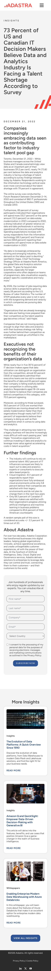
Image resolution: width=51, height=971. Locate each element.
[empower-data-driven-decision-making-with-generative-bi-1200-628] (25, 785)
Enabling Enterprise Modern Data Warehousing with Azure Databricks (24, 897)
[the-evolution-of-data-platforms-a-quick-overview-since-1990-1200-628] (25, 710)
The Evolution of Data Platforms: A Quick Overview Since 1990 (24, 744)
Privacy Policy (19, 961)
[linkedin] (20, 968)
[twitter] (25, 968)
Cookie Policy (32, 961)
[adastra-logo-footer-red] (18, 4)
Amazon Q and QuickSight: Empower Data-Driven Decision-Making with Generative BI (22, 821)
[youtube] (30, 968)
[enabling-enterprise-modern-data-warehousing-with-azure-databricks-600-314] (25, 862)
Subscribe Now (25, 663)
